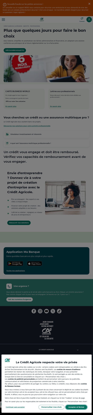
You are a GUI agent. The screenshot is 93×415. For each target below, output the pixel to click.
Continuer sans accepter (15, 407)
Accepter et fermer (76, 407)
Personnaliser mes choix (51, 407)
